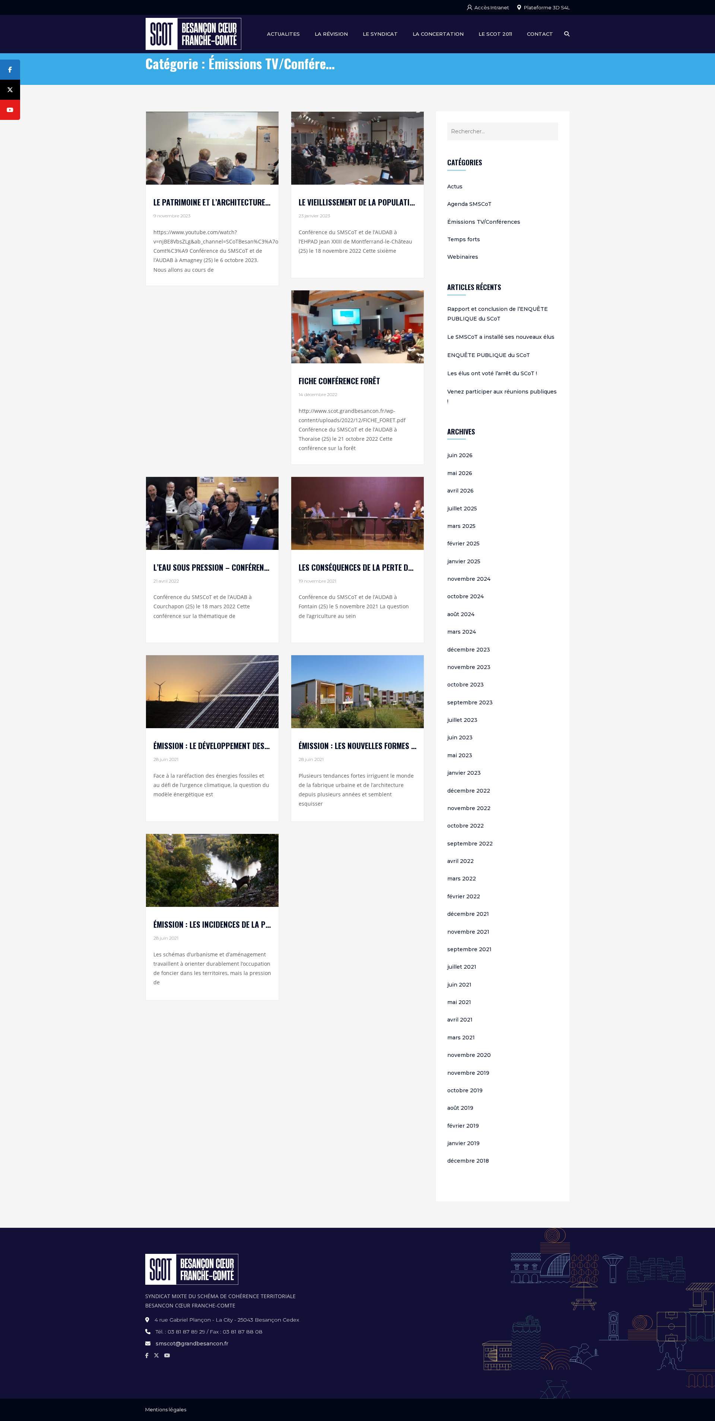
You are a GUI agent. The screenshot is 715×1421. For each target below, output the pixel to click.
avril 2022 (460, 861)
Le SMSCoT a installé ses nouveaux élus (500, 337)
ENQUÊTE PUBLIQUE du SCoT (488, 355)
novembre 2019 (468, 1073)
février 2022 (463, 896)
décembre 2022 (468, 790)
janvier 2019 (463, 1143)
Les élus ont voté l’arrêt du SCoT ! (492, 373)
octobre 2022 (465, 825)
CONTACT (540, 34)
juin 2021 (459, 984)
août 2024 (460, 614)
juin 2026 (460, 455)
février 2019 (463, 1125)
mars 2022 (461, 878)
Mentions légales (165, 1409)
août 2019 (460, 1108)
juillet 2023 (462, 720)
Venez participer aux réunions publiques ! (502, 396)
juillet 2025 (462, 508)
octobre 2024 (465, 596)
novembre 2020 (469, 1055)
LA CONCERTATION (438, 34)
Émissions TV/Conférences (483, 222)
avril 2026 (460, 490)
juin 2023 (460, 737)
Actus (455, 186)
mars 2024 (461, 631)
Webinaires (462, 257)
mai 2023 (459, 755)
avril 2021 (460, 1019)
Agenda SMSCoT (469, 204)
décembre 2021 (468, 914)
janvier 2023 (464, 773)
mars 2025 (461, 526)
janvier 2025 (463, 561)
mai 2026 (459, 473)
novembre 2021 (468, 931)
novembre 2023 (468, 667)
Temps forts (463, 239)
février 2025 (463, 543)
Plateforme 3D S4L (547, 7)
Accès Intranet (491, 7)
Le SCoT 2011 (495, 34)
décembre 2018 (468, 1160)
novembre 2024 (468, 579)
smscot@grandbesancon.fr (192, 1343)
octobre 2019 (465, 1090)
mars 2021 (461, 1037)
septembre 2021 (469, 949)
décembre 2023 (468, 649)
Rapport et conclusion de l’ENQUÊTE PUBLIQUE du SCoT (497, 314)
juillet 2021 (461, 966)
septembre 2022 (470, 843)
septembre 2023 (470, 702)
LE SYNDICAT (380, 34)
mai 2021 (459, 1002)
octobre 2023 (465, 684)
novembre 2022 (468, 808)
